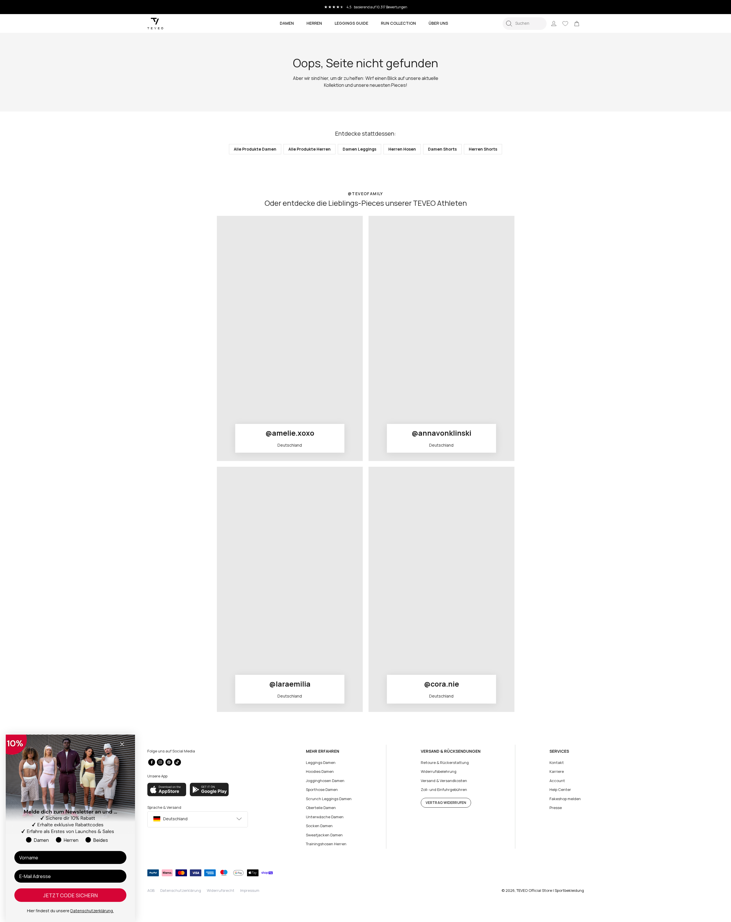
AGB (151, 890)
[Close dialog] (122, 744)
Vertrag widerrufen (446, 802)
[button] (525, 23)
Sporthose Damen (322, 789)
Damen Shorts (442, 149)
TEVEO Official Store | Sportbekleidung (550, 890)
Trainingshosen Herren (326, 843)
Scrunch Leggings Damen (329, 798)
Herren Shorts (483, 149)
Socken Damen (319, 825)
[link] (576, 23)
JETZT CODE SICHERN (70, 895)
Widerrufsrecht (220, 890)
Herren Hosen (402, 149)
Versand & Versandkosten (444, 780)
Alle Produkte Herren (309, 149)
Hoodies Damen (320, 771)
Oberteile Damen (321, 807)
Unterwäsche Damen (325, 816)
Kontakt (556, 762)
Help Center (560, 789)
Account (557, 780)
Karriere (556, 771)
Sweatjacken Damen (324, 835)
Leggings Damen (320, 762)
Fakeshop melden (565, 798)
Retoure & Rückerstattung (445, 762)
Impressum (249, 890)
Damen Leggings (359, 149)
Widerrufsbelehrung (438, 771)
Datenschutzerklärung (180, 890)
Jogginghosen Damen (325, 780)
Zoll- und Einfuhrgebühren (444, 789)
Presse (555, 807)
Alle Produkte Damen (255, 149)
